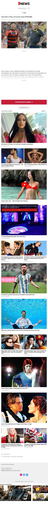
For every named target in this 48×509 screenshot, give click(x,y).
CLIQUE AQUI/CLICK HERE (15, 470)
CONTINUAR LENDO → (24, 102)
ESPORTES (6, 454)
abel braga (6, 456)
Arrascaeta (13, 456)
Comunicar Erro (23, 107)
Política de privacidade (9, 464)
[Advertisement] (24, 60)
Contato (2, 464)
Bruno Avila (18, 19)
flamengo (20, 456)
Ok (19, 209)
